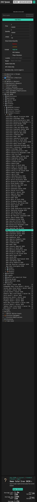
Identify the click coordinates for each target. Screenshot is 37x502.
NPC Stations (16, 52)
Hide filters (18, 20)
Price (6, 26)
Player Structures (17, 55)
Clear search (29, 15)
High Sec (15, 49)
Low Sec (15, 47)
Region (7, 61)
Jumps (7, 37)
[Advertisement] (18, 8)
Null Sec (15, 44)
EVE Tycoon (5, 2)
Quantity (7, 31)
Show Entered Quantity (11, 41)
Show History (17, 489)
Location (7, 58)
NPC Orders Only (9, 67)
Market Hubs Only (10, 63)
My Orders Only (9, 70)
